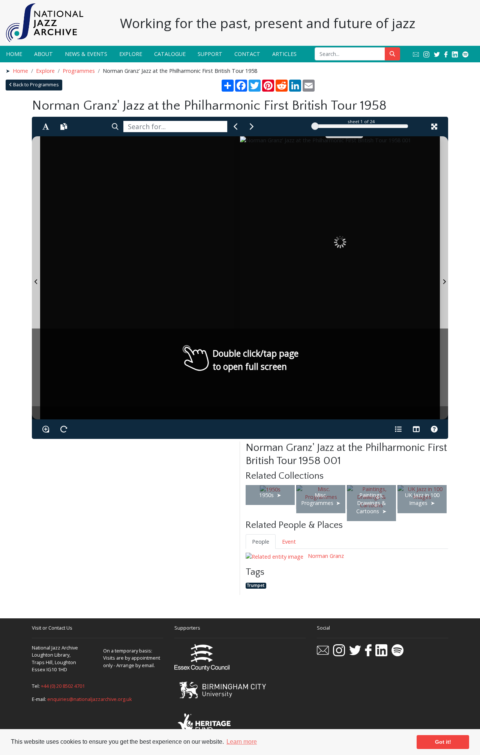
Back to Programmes (35, 84)
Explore (130, 53)
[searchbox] (175, 127)
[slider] (315, 126)
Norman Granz (325, 555)
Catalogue (170, 53)
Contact (247, 53)
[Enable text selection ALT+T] (46, 127)
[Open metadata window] (398, 429)
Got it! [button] (443, 742)
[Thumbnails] (416, 429)
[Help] (434, 429)
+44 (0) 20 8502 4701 (63, 686)
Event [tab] (289, 541)
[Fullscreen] (434, 127)
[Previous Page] (36, 277)
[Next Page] (444, 277)
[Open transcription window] (64, 127)
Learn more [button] (241, 741)
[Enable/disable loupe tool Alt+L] (46, 429)
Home (14, 53)
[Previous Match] (235, 127)
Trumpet (255, 585)
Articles (284, 53)
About (43, 53)
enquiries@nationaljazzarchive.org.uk (89, 699)
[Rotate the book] (64, 429)
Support (210, 53)
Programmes (79, 70)
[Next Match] (251, 127)
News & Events (86, 53)
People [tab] (260, 541)
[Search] (115, 127)
